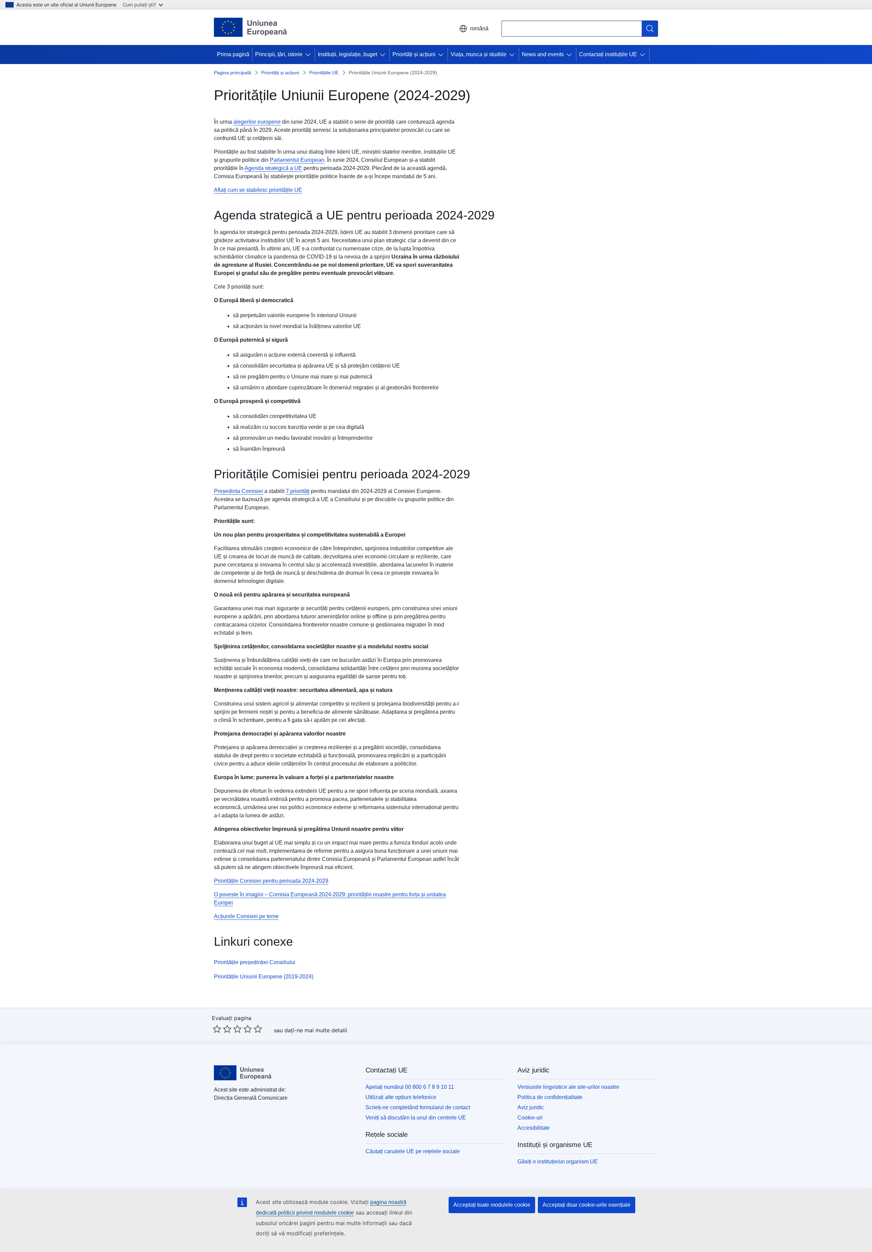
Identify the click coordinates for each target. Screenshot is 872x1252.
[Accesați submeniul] (309, 54)
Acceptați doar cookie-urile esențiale (586, 1205)
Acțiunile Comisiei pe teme (246, 916)
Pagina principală (232, 72)
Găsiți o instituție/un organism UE (557, 1161)
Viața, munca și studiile (479, 54)
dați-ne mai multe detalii (315, 1030)
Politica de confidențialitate (549, 1097)
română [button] (479, 28)
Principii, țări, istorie (278, 54)
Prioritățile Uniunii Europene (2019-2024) (263, 976)
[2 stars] (222, 1028)
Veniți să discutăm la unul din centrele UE (415, 1117)
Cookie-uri (530, 1117)
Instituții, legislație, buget (347, 54)
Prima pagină (233, 54)
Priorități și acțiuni (413, 54)
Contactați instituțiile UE (608, 54)
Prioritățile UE (324, 72)
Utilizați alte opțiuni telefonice (400, 1097)
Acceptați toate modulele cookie (491, 1205)
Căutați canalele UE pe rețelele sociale (412, 1151)
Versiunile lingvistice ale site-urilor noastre (568, 1087)
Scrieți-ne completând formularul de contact (417, 1107)
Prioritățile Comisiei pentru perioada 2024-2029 (271, 881)
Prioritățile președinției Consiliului (254, 962)
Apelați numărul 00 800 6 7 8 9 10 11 (409, 1087)
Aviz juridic (530, 1107)
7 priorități (298, 491)
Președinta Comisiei (238, 491)
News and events (543, 54)
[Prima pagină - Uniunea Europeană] (250, 27)
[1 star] (217, 1028)
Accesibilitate (533, 1128)
